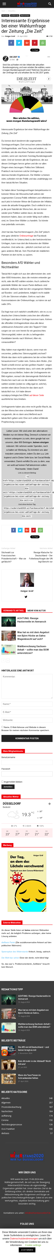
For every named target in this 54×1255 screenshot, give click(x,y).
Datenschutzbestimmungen (24, 1238)
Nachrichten (25, 15)
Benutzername (8, 757)
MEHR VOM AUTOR (37, 610)
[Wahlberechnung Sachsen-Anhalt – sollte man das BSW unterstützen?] (8, 650)
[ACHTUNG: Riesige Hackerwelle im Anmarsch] (8, 622)
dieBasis (5, 1133)
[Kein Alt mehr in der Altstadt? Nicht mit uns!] (8, 1065)
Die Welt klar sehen (10, 958)
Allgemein (6, 1102)
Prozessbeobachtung (11, 1107)
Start (3, 11)
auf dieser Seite (36, 395)
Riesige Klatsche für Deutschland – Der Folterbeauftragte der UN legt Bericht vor (41, 557)
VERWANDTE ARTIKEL (13, 610)
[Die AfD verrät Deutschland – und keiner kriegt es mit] (8, 1051)
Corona (4, 1120)
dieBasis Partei (8, 942)
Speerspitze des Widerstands (14, 951)
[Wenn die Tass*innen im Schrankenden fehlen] (8, 1079)
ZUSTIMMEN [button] (27, 1250)
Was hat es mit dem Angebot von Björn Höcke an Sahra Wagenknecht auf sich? (33, 635)
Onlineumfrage (26, 235)
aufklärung (14, 15)
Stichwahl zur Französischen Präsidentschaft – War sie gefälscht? (13, 557)
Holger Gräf (10, 36)
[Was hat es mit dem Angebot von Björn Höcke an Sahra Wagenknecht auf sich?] (8, 636)
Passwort (5, 768)
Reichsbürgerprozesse (11, 1124)
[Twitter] (27, 597)
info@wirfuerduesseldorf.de (38, 1212)
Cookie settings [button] (33, 1245)
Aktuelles (11, 11)
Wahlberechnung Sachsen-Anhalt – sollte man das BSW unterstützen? (33, 649)
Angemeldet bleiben (12, 781)
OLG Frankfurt (8, 1128)
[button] (50, 4)
